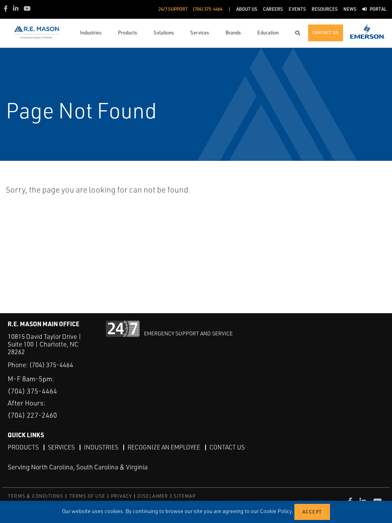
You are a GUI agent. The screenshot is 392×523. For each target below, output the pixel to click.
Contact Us (227, 447)
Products (23, 447)
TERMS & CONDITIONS (36, 496)
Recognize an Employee (163, 447)
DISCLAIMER (152, 496)
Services (61, 447)
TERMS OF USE (87, 496)
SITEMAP (184, 496)
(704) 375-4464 (51, 365)
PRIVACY (121, 496)
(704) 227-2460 (32, 415)
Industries (101, 447)
